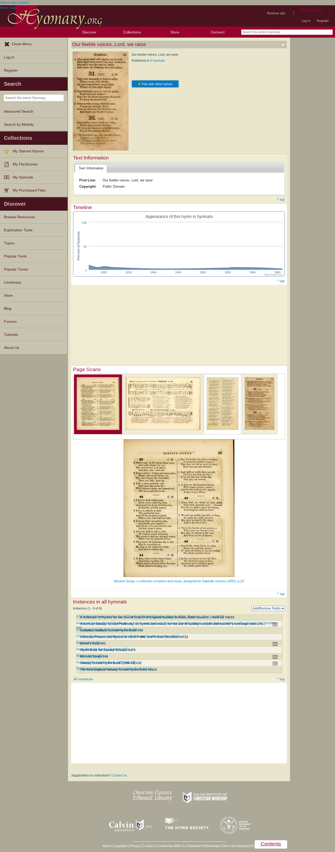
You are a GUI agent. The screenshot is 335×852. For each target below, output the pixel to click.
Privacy (135, 846)
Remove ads (276, 13)
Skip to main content (14, 2)
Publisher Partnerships (204, 846)
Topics (9, 243)
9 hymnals (157, 60)
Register (323, 21)
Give (225, 846)
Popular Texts (15, 256)
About (107, 846)
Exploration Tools (18, 230)
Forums (10, 322)
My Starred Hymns (28, 151)
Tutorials (11, 335)
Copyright (120, 846)
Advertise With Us (172, 846)
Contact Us (150, 846)
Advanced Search (18, 111)
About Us (11, 348)
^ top (280, 200)
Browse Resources (19, 217)
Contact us (119, 775)
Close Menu (22, 44)
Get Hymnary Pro (243, 846)
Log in (306, 21)
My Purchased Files (29, 190)
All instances (83, 679)
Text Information (91, 168)
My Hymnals (23, 177)
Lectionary (12, 282)
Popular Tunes (16, 269)
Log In (9, 57)
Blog (7, 308)
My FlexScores (25, 164)
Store (174, 32)
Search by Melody (19, 124)
